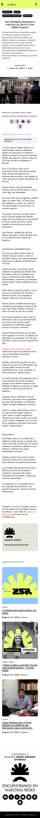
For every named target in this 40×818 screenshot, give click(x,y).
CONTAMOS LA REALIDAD (20, 756)
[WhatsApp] (11, 121)
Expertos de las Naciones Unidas (16, 348)
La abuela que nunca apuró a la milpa (19, 611)
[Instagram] (17, 797)
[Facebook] (17, 121)
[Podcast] (34, 797)
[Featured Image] (20, 585)
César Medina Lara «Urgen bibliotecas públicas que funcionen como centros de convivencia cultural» (17, 726)
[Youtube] (23, 797)
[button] (2, 4)
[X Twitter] (20, 126)
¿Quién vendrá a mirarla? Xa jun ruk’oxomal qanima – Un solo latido (19, 668)
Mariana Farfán (20, 65)
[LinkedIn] (28, 121)
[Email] (23, 121)
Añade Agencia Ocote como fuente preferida (17, 140)
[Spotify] (20, 802)
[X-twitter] (11, 797)
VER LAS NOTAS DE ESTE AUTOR (16, 545)
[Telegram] (28, 797)
